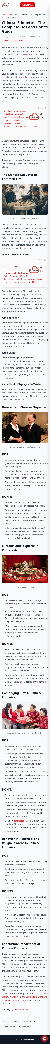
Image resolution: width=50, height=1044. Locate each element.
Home (4, 15)
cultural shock (31, 54)
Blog (10, 15)
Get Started (27, 4)
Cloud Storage (9, 1026)
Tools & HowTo (18, 41)
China (5, 1021)
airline (26, 77)
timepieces (19, 820)
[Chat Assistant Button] (44, 1038)
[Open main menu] (45, 5)
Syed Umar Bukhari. (20, 1009)
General (6, 41)
